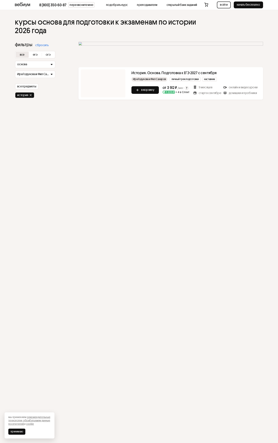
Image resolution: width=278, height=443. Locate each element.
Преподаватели (147, 4)
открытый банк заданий (182, 4)
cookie (30, 423)
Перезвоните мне (81, 4)
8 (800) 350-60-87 (53, 5)
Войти (224, 4)
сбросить (42, 45)
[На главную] (22, 5)
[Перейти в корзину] (206, 5)
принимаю (17, 431)
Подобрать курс (117, 4)
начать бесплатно (248, 4)
